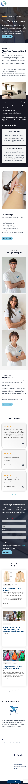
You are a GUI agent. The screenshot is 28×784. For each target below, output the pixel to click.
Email (3, 524)
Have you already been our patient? (9, 540)
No (6, 542)
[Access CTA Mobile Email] (15, 781)
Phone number (5, 529)
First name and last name (7, 518)
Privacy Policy (20, 782)
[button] (26, 3)
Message (3, 534)
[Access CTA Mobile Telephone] (12, 781)
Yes (3, 542)
